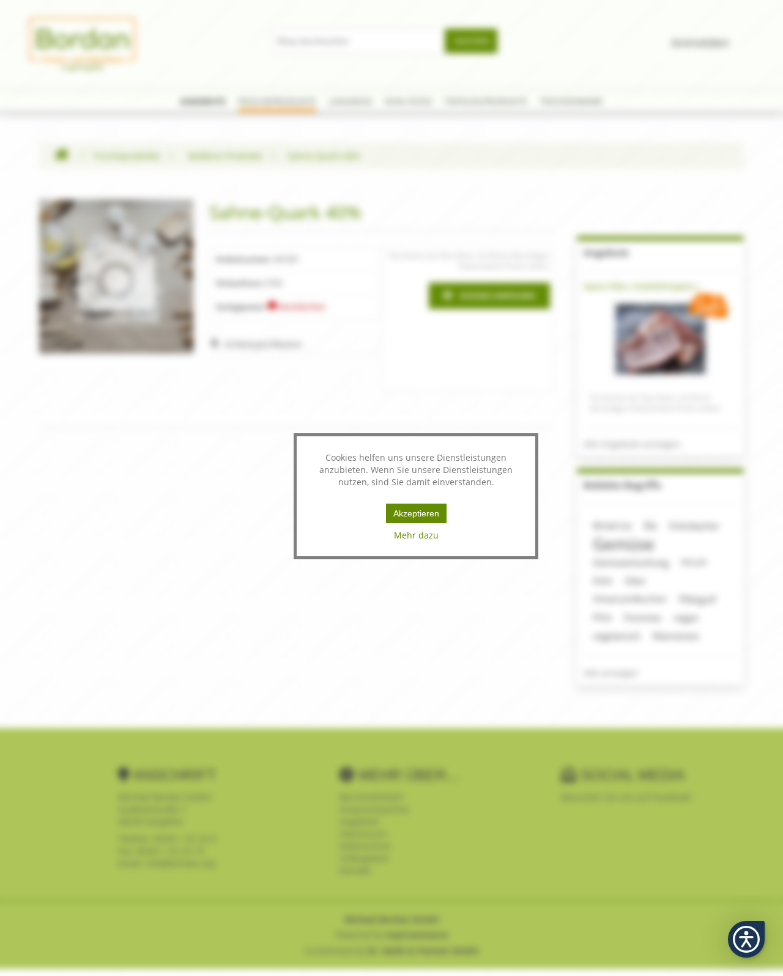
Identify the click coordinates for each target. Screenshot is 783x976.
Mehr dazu (416, 535)
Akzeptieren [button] (416, 513)
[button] (746, 939)
